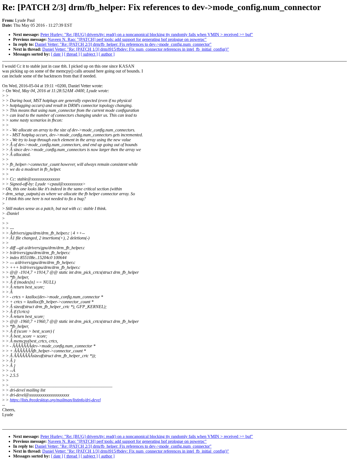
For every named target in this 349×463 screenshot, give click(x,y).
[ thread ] (72, 54)
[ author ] (107, 54)
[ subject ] (89, 54)
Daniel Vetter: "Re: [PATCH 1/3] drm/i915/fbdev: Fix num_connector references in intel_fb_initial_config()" (135, 49)
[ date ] (57, 54)
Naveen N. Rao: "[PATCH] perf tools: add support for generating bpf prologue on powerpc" (127, 39)
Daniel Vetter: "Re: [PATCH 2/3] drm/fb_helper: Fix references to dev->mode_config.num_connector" (123, 44)
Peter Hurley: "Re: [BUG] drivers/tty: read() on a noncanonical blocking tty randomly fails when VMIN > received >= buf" (146, 34)
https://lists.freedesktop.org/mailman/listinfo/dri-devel (55, 400)
